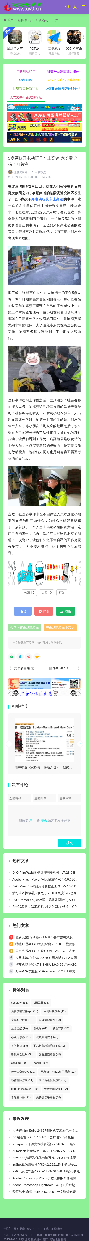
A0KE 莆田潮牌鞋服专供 (63, 88)
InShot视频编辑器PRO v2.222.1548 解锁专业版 (46, 1164)
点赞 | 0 (47, 592)
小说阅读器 (21, 1037)
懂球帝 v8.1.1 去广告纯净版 (69, 668)
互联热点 (41, 20)
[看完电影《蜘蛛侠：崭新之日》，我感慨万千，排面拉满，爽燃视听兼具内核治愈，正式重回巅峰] (44, 740)
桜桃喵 (40, 1028)
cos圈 (41, 1063)
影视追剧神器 (50, 1054)
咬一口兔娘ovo (23, 1071)
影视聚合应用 (22, 1054)
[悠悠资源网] (23, 6)
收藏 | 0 (29, 592)
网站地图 (55, 1239)
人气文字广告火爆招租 (63, 80)
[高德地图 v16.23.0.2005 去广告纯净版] (54, 37)
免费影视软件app (24, 1011)
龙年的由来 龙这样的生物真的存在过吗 (41, 668)
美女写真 (61, 1028)
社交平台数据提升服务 (63, 71)
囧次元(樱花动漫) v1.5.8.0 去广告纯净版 (44, 937)
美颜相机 (19, 1045)
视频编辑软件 (47, 1037)
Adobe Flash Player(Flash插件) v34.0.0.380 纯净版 (49, 879)
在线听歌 (56, 1228)
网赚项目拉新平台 (26, 88)
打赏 (62, 592)
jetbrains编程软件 (25, 1089)
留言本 (31, 1228)
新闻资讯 (24, 20)
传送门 (7, 1228)
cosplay (19, 1002)
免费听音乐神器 (48, 1097)
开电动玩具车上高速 (47, 199)
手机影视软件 (55, 1011)
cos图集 (19, 1063)
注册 (32, 820)
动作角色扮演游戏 (52, 1080)
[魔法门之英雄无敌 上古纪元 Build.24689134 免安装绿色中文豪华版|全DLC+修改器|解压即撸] (15, 37)
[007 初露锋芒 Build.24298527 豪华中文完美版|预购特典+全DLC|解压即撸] (74, 37)
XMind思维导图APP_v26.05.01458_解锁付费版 (46, 1171)
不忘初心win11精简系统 (58, 1071)
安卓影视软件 (22, 1019)
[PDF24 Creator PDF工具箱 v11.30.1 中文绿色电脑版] (35, 37)
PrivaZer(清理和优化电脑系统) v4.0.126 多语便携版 (49, 1158)
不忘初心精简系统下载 (49, 1045)
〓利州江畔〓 (25, 71)
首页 (10, 20)
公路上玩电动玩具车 (24, 627)
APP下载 (43, 1228)
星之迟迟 (19, 1028)
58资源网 (25, 80)
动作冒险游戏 (22, 1080)
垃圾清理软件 (50, 1019)
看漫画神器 (21, 1097)
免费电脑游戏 (56, 1089)
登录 (44, 820)
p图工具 (41, 1002)
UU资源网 (24, 1239)
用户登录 (19, 1228)
